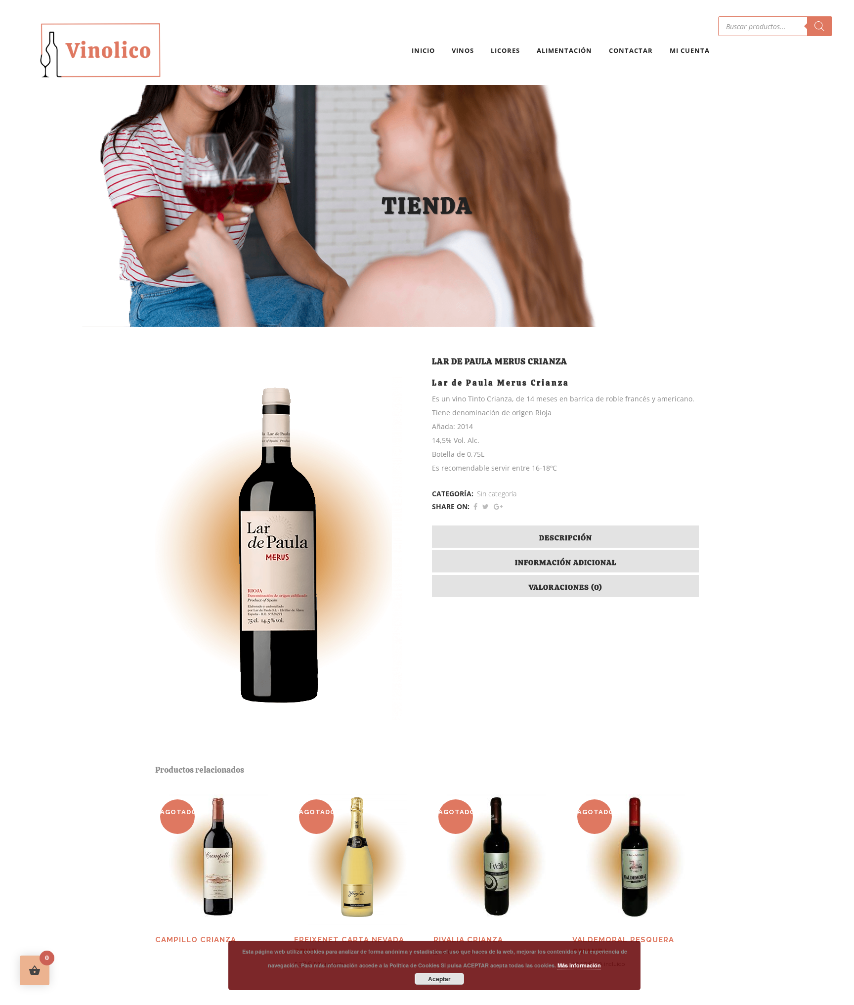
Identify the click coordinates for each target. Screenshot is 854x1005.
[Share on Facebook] (475, 506)
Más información (579, 965)
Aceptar (439, 978)
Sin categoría (496, 493)
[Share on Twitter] (485, 506)
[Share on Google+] (498, 506)
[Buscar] (819, 26)
